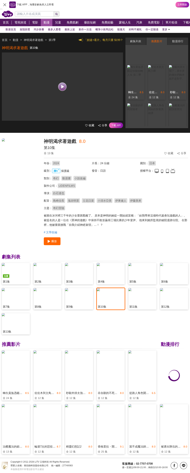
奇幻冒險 (58, 208)
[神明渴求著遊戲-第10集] (20, 164)
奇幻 (56, 178)
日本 (152, 163)
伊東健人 (120, 200)
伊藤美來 (135, 200)
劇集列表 (135, 41)
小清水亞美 (105, 200)
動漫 (15, 39)
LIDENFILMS (67, 185)
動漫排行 (177, 41)
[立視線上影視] (7, 14)
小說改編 (80, 178)
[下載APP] (116, 125)
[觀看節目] (62, 86)
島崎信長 (58, 200)
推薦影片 (156, 41)
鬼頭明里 (73, 200)
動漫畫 (66, 178)
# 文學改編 (50, 232)
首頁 (4, 39)
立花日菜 (88, 200)
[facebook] (174, 465)
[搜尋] (56, 14)
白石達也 (58, 193)
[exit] (4, 4)
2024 (56, 163)
